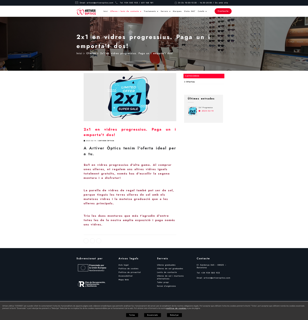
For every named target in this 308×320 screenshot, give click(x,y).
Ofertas (91, 53)
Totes (132, 315)
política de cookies (176, 308)
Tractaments (150, 11)
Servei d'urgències (166, 286)
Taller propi (163, 282)
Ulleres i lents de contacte (124, 11)
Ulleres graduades (166, 265)
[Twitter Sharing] (86, 240)
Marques (177, 11)
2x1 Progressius (206, 107)
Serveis (164, 11)
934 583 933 (131, 3)
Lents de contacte (167, 272)
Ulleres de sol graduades (170, 269)
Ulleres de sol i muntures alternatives (170, 277)
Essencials (152, 315)
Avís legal (124, 265)
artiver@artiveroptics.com (100, 3)
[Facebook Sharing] (92, 240)
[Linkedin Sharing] (98, 240)
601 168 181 (147, 3)
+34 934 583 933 (210, 273)
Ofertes (190, 82)
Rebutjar (174, 315)
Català (201, 11)
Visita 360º (189, 11)
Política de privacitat (130, 272)
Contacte (223, 11)
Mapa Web (124, 280)
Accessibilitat (126, 276)
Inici (105, 11)
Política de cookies (129, 269)
